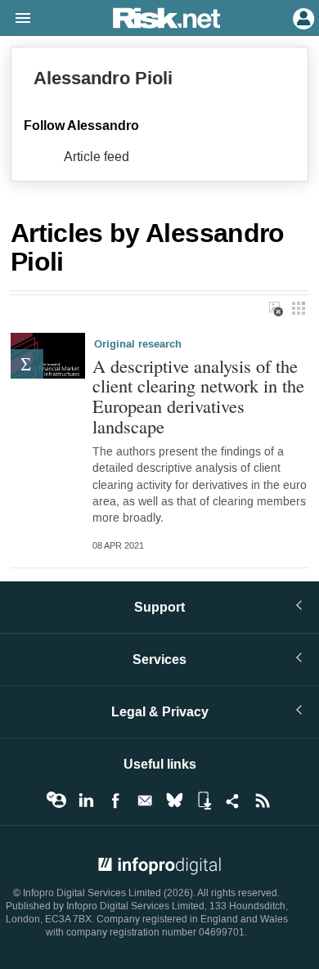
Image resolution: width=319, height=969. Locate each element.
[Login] (302, 17)
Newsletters (145, 800)
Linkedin (86, 800)
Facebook (115, 800)
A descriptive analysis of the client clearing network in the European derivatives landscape (198, 396)
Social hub (233, 800)
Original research (138, 344)
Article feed (96, 156)
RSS (262, 800)
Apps (203, 800)
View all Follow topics (56, 800)
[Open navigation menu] (15, 18)
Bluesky (174, 800)
